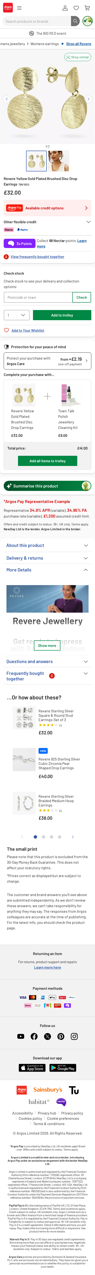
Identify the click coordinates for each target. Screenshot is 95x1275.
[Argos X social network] (47, 1036)
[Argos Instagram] (74, 1036)
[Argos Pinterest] (60, 1036)
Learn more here (47, 967)
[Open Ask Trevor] (88, 21)
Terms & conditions (49, 1123)
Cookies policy (30, 1118)
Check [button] (82, 297)
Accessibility (22, 1113)
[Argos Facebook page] (34, 1036)
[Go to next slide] (88, 99)
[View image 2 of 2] (58, 161)
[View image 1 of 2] (36, 161)
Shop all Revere (78, 43)
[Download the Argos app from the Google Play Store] (62, 1071)
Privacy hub (47, 1113)
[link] (47, 255)
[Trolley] (87, 8)
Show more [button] (47, 645)
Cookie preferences (63, 1118)
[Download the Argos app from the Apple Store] (32, 1071)
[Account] (65, 8)
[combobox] (36, 21)
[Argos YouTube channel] (20, 1036)
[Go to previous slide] (7, 99)
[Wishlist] (76, 8)
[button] (77, 57)
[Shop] (19, 8)
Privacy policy (72, 1113)
